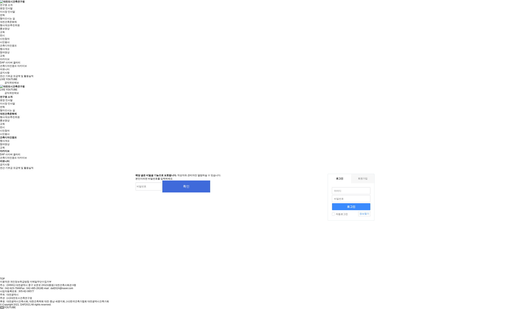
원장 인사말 (6, 8)
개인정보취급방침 (19, 281)
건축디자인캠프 (8, 45)
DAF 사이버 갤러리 (10, 62)
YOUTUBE (10, 307)
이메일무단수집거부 (40, 281)
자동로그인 (342, 214)
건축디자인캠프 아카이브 (13, 66)
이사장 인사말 (7, 11)
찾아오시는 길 (7, 18)
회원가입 (363, 178)
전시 (2, 35)
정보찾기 (364, 213)
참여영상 (5, 52)
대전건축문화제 (8, 22)
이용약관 (5, 281)
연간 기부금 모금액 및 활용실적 (16, 76)
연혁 (2, 15)
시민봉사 (5, 42)
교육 (2, 32)
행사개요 (5, 49)
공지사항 (5, 72)
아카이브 (5, 59)
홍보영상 (5, 28)
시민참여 (5, 38)
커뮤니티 (5, 69)
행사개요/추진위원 (10, 25)
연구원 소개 (6, 5)
